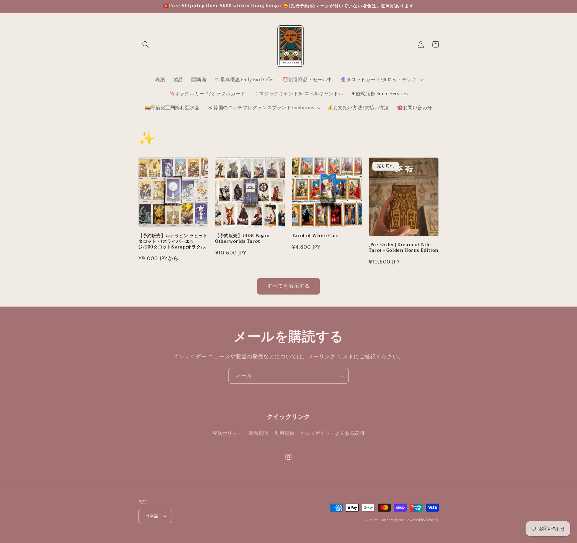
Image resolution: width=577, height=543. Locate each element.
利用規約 (284, 433)
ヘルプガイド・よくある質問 (332, 433)
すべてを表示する (288, 286)
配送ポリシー (227, 433)
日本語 (152, 516)
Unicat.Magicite (391, 520)
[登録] (341, 376)
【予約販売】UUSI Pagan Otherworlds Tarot (242, 238)
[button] (145, 44)
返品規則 (258, 433)
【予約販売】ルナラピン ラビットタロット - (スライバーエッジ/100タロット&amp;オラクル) (173, 241)
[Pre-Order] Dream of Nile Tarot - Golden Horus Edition (403, 247)
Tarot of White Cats (315, 236)
